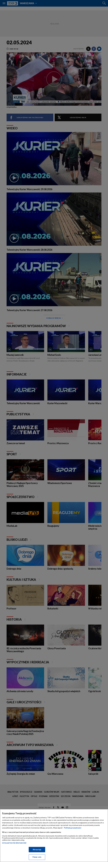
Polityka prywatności (72, 828)
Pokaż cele (37, 857)
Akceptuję (37, 849)
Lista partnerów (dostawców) (14, 843)
